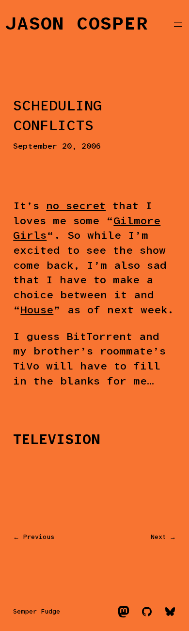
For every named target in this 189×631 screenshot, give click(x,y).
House (36, 310)
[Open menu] (178, 25)
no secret (76, 206)
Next (158, 537)
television (56, 440)
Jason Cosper (76, 24)
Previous (38, 537)
